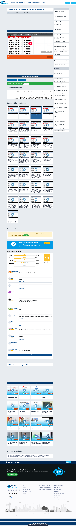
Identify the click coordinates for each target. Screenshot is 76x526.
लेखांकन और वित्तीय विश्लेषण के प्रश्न (59, 130)
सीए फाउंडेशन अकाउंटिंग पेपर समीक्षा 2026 (60, 83)
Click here (26, 235)
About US (57, 491)
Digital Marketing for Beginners (60, 128)
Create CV (29, 2)
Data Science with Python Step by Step (60, 116)
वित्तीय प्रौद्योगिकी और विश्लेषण (58, 78)
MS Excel (56, 13)
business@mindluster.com (13, 494)
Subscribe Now (13, 474)
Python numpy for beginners (59, 121)
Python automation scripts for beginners (60, 57)
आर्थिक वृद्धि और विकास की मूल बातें (59, 76)
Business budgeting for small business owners (59, 65)
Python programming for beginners (60, 90)
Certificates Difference (60, 499)
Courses (25, 487)
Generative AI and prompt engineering (59, 38)
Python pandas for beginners (59, 93)
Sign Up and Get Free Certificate (18, 83)
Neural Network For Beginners (60, 34)
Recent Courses (22, 2)
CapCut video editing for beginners (60, 51)
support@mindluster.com (13, 497)
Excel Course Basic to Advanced (60, 43)
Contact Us (57, 487)
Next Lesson (21, 80)
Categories (15, 2)
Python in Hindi (57, 54)
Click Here (50, 57)
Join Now (68, 462)
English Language (57, 19)
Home (11, 2)
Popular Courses (26, 489)
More (43, 2)
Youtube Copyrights (59, 493)
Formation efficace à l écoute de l (60, 41)
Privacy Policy (58, 489)
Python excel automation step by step (60, 108)
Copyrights (57, 495)
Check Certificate (59, 485)
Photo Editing (56, 26)
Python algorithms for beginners (60, 119)
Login (73, 3)
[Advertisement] (30, 22)
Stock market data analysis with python (60, 104)
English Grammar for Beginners (60, 49)
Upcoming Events (27, 491)
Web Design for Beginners (59, 21)
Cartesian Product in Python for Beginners (60, 100)
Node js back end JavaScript (44, 487)
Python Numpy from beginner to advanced (60, 112)
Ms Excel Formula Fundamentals (27, 12)
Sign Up (67, 3)
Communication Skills (58, 24)
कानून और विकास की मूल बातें (58, 73)
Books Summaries (36, 2)
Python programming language (60, 16)
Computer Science (16, 12)
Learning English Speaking (59, 11)
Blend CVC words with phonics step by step (61, 61)
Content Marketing (57, 32)
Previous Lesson (13, 80)
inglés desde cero (57, 29)
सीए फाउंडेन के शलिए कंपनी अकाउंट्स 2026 (60, 81)
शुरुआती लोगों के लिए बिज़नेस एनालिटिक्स (60, 46)
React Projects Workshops (44, 485)
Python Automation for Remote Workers (60, 125)
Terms (56, 497)
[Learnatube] (4, 2)
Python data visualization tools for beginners (60, 96)
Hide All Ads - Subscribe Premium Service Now (30, 76)
